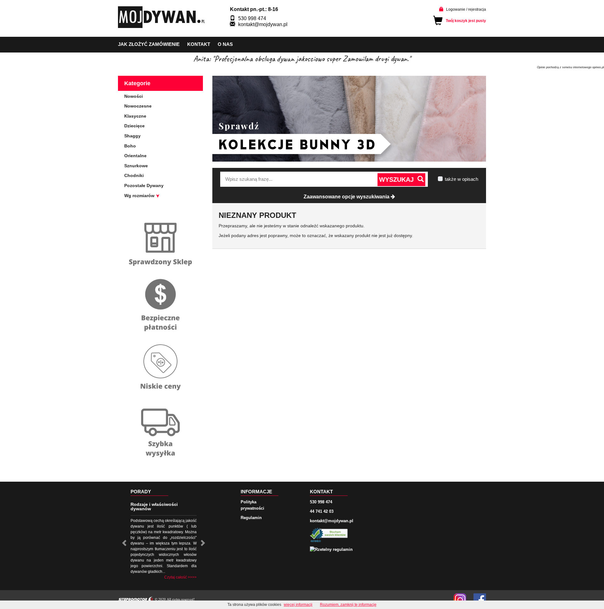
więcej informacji (298, 604)
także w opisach (461, 179)
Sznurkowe (136, 165)
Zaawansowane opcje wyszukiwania (347, 196)
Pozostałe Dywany (144, 185)
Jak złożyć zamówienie (149, 44)
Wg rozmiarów (140, 195)
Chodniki (134, 175)
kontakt (198, 44)
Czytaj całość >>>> (180, 577)
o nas (225, 44)
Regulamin (251, 517)
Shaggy (132, 135)
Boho (130, 145)
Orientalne (135, 155)
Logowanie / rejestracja (466, 9)
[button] (124, 543)
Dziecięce (134, 125)
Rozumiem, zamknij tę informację (348, 604)
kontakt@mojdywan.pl (263, 24)
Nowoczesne (138, 105)
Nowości (133, 96)
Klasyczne (135, 116)
